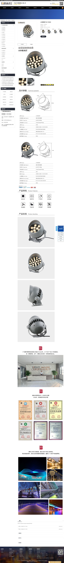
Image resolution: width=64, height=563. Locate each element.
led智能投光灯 (11, 102)
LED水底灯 (3, 30)
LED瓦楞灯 (11, 94)
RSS (60, 0)
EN (58, 7)
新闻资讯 (35, 7)
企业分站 (55, 0)
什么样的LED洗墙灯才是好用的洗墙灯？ (8, 80)
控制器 (3, 70)
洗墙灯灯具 (4, 102)
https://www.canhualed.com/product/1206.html (26, 523)
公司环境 (2, 552)
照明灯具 (11, 99)
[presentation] (41, 31)
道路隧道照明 (4, 48)
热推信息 (52, 0)
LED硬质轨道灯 (11, 104)
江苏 (30, 561)
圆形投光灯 (4, 99)
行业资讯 (30, 552)
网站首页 (4, 7)
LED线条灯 (3, 39)
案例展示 (27, 7)
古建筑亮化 (21, 555)
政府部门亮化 (22, 556)
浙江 (36, 561)
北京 (35, 561)
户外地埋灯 (4, 91)
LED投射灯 (3, 44)
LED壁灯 (3, 32)
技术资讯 (30, 553)
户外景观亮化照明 (5, 25)
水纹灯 (3, 64)
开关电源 (3, 71)
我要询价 (43, 36)
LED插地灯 (3, 46)
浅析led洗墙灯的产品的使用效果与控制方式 (8, 83)
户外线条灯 (4, 104)
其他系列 (3, 42)
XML (62, 0)
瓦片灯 (4, 94)
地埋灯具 (11, 91)
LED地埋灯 (3, 27)
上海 (33, 561)
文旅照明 (10, 555)
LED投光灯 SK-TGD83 (24, 526)
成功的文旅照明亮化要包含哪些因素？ (7, 85)
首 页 (6, 20)
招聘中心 (42, 7)
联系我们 (50, 7)
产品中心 (19, 7)
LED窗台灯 (3, 41)
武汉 (32, 561)
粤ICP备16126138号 (35, 560)
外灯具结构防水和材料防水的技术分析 (7, 77)
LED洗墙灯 (3, 37)
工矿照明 (3, 56)
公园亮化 (21, 553)
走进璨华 (12, 7)
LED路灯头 (3, 52)
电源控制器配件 (11, 556)
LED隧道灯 (3, 50)
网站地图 (58, 0)
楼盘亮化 (21, 552)
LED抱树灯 (3, 34)
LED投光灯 (13, 20)
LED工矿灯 (3, 58)
